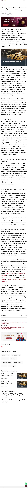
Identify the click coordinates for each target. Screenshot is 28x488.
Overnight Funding (6, 362)
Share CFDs (5, 358)
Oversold (4, 366)
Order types (13, 358)
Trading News (4, 4)
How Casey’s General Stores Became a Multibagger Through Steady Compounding (13, 394)
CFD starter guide (10, 273)
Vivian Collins (8, 12)
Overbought (12, 366)
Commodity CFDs (16, 355)
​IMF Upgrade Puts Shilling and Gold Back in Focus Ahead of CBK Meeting (7, 374)
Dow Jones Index (18, 362)
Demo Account (5, 355)
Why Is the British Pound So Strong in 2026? (13, 400)
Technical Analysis (13, 4)
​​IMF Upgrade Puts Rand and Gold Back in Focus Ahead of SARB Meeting (7, 382)
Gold (2, 346)
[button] (26, 486)
